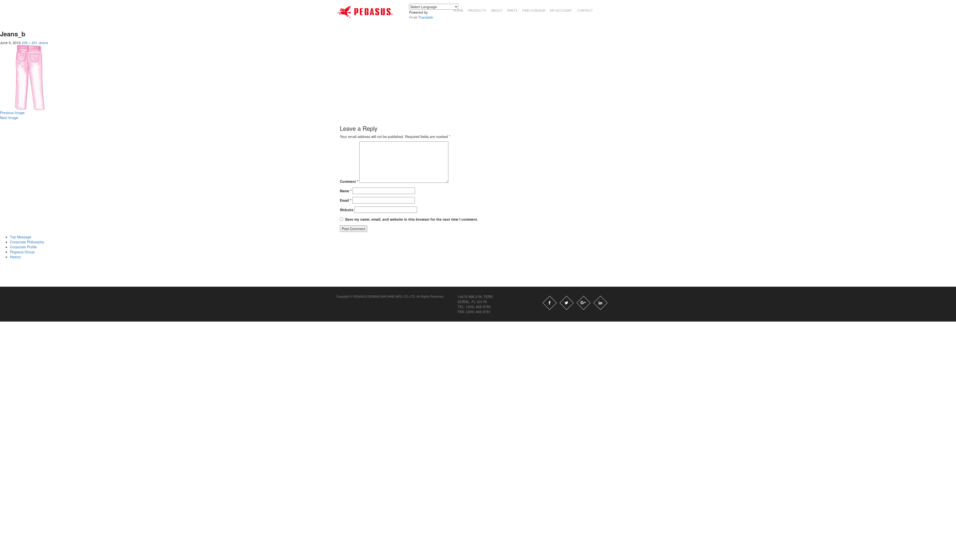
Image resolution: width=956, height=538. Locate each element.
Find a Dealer (533, 10)
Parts (512, 10)
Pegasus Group (22, 251)
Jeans (43, 42)
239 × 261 (30, 42)
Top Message (20, 236)
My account (561, 10)
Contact (585, 10)
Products (477, 10)
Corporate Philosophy (27, 241)
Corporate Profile (23, 246)
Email (345, 200)
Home (458, 10)
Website (347, 209)
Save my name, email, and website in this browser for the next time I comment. (411, 219)
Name (346, 190)
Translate (425, 17)
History (15, 256)
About (496, 10)
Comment (349, 181)
